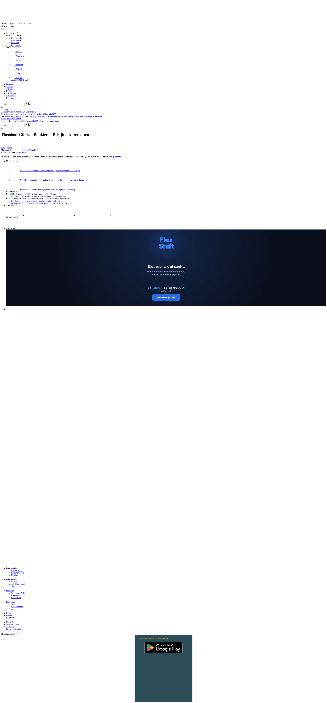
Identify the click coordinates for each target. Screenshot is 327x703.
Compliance (16, 595)
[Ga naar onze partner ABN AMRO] (138, 226)
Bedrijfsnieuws (17, 570)
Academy (10, 86)
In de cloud (10, 602)
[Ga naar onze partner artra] (103, 226)
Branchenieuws (17, 573)
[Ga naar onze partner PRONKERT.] (50, 226)
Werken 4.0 (16, 586)
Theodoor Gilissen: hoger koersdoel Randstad (19, 150)
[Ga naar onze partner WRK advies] (191, 226)
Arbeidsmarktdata (18, 584)
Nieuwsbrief (11, 96)
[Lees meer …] (119, 157)
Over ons (10, 98)
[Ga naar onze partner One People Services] (66, 215)
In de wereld (11, 579)
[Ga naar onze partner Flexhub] (15, 226)
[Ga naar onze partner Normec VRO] (68, 226)
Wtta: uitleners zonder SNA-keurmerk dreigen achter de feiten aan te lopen (50, 170)
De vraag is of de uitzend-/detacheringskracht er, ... (40, 203)
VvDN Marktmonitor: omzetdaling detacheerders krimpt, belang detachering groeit (53, 180)
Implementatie (17, 606)
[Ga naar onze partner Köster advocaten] (156, 226)
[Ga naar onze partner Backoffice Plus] (15, 215)
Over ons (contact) (13, 624)
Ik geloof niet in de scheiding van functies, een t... (37, 201)
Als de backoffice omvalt (11, 119)
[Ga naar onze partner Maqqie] (85, 226)
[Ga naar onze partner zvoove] (119, 215)
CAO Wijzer (11, 93)
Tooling (14, 604)
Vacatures (10, 618)
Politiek (14, 582)
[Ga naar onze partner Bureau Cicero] (96, 215)
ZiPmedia (10, 627)
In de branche (6, 148)
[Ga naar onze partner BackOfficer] (49, 215)
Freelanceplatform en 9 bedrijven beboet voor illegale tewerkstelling (47, 189)
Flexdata (14, 575)
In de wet (10, 591)
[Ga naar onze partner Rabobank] (121, 226)
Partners (9, 84)
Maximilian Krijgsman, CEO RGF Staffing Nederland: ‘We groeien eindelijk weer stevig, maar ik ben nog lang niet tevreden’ (51, 116)
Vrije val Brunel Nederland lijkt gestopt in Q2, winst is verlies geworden (30, 121)
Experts (9, 91)
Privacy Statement (13, 629)
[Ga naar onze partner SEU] (32, 226)
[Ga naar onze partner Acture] (32, 215)
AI (12, 609)
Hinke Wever (21, 152)
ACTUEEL (11, 33)
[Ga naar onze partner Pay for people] (173, 226)
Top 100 (9, 89)
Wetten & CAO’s (18, 593)
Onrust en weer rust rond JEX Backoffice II (18, 112)
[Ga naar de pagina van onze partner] (23, 325)
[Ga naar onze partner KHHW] (105, 215)
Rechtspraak (16, 597)
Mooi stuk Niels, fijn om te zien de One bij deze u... (38, 196)
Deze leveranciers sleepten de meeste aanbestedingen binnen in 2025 (28, 114)
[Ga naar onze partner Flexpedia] (83, 215)
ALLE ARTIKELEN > (20, 80)
